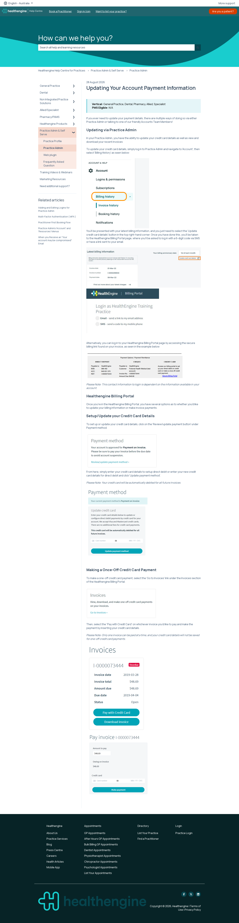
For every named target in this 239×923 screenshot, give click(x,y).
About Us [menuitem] (52, 833)
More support (227, 3)
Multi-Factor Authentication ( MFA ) (57, 216)
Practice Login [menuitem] (184, 833)
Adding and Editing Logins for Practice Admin (54, 209)
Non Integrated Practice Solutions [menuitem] (54, 101)
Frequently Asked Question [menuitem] (53, 163)
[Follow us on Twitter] (191, 894)
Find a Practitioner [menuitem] (148, 839)
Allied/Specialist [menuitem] (49, 110)
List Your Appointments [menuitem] (98, 873)
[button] (73, 86)
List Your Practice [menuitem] (148, 833)
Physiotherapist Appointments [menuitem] (102, 856)
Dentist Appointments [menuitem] (97, 850)
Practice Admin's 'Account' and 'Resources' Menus (54, 230)
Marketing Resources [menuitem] (53, 179)
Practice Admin (138, 70)
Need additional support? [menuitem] (55, 186)
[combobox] (116, 47)
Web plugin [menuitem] (50, 155)
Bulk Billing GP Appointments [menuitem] (101, 844)
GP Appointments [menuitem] (94, 833)
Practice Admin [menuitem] (53, 148)
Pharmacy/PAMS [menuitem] (50, 117)
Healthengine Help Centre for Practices (61, 70)
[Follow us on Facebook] (183, 894)
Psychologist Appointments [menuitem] (100, 867)
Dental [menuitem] (44, 92)
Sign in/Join (83, 11)
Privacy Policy (193, 909)
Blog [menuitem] (49, 844)
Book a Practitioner (60, 11)
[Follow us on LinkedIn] (198, 894)
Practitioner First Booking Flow (54, 222)
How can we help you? (75, 38)
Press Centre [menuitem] (54, 850)
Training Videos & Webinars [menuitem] (56, 172)
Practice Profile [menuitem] (52, 141)
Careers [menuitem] (51, 856)
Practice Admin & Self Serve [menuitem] (52, 132)
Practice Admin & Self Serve (107, 70)
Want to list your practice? (111, 11)
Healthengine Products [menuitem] (53, 124)
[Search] (198, 47)
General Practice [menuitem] (50, 86)
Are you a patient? (223, 11)
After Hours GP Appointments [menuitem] (102, 839)
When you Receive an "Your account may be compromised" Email (55, 240)
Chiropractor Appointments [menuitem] (100, 861)
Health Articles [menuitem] (55, 861)
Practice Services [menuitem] (57, 839)
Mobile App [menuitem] (53, 867)
